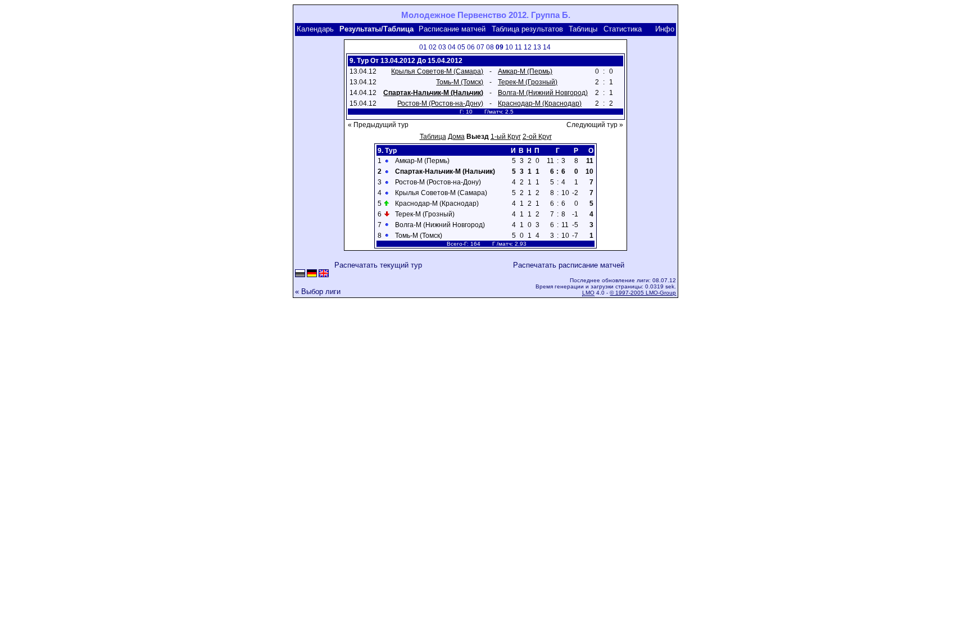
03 (442, 47)
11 (518, 47)
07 (480, 47)
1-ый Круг (506, 137)
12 (528, 47)
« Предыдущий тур (378, 125)
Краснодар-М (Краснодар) (540, 103)
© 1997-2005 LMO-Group (643, 293)
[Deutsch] (312, 274)
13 (537, 47)
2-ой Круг (537, 137)
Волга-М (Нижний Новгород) (543, 93)
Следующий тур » (594, 125)
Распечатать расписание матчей (568, 265)
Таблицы (583, 29)
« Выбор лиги (318, 291)
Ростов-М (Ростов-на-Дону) (440, 103)
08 (490, 47)
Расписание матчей (452, 29)
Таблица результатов (527, 29)
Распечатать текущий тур (378, 265)
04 (452, 47)
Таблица (433, 137)
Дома (456, 137)
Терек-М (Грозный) (527, 82)
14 (547, 47)
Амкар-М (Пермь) (525, 71)
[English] (324, 274)
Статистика (623, 29)
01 (423, 47)
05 (461, 47)
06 (471, 47)
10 (509, 47)
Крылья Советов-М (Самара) (437, 71)
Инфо (664, 29)
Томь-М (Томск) (459, 82)
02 (433, 47)
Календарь (315, 29)
